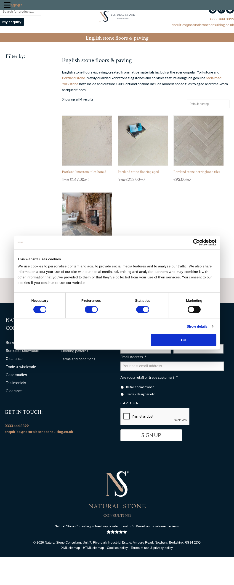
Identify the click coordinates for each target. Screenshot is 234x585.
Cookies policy (117, 548)
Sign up (151, 435)
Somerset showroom (22, 351)
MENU (16, 6)
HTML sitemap (93, 548)
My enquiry (11, 21)
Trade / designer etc (140, 394)
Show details (197, 326)
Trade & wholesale (21, 367)
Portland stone (73, 78)
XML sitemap (70, 548)
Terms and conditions (78, 359)
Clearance (14, 359)
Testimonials (16, 383)
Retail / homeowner (140, 387)
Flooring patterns (74, 351)
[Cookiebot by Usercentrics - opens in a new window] (196, 242)
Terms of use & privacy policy (152, 548)
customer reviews (166, 526)
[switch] (91, 309)
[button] (7, 5)
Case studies (16, 375)
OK (183, 340)
